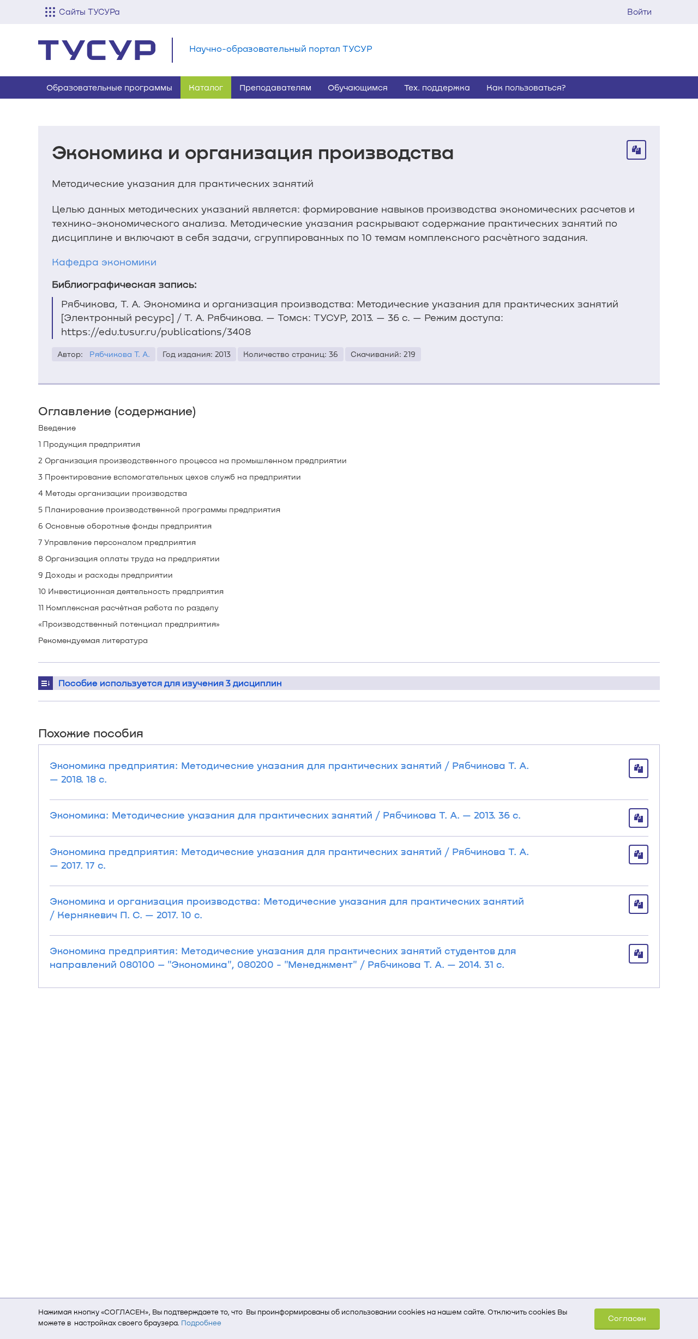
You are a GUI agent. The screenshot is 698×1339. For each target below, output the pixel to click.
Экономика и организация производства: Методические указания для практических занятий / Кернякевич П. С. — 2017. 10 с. (287, 907)
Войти (639, 11)
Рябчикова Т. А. (119, 354)
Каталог (206, 87)
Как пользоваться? (526, 87)
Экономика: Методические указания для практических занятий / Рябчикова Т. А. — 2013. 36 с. (285, 815)
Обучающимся (358, 87)
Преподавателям (275, 87)
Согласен (627, 1318)
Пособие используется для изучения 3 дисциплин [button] (170, 682)
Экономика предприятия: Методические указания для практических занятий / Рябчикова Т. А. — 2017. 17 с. (289, 858)
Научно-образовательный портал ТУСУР (280, 48)
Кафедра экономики (104, 262)
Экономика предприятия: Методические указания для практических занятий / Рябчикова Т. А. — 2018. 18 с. (289, 772)
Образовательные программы (109, 87)
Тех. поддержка (437, 87)
